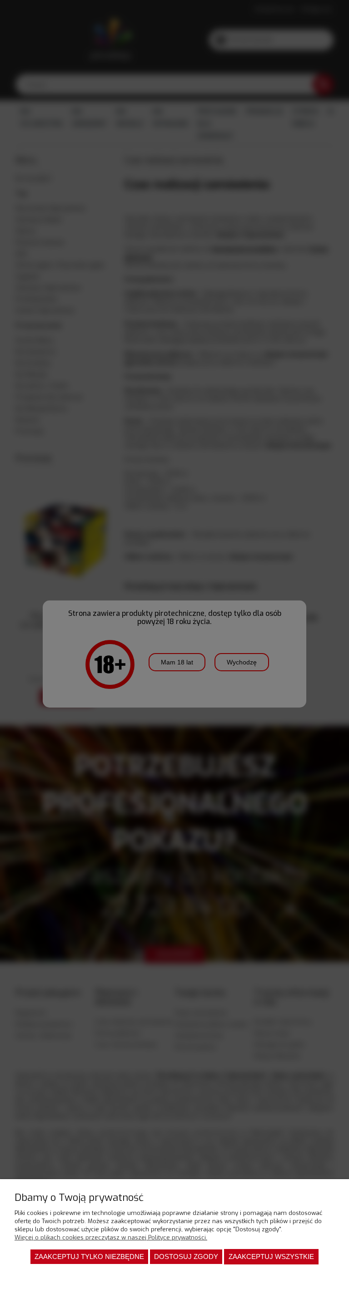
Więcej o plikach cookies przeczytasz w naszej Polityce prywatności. (111, 1237)
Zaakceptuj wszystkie (271, 1256)
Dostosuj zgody (186, 1256)
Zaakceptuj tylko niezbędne (89, 1256)
